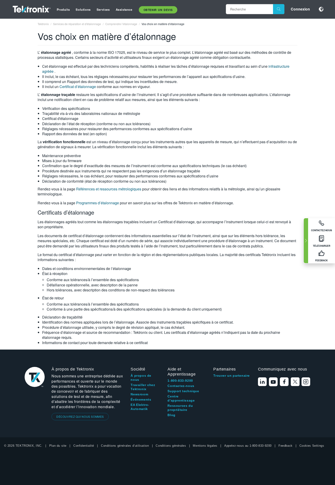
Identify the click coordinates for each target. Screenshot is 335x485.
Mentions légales (205, 445)
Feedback (285, 445)
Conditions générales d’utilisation (125, 445)
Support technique (183, 391)
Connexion (300, 9)
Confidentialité (83, 445)
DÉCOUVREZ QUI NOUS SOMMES (80, 416)
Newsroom (139, 394)
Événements (141, 399)
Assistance (124, 9)
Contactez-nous (181, 386)
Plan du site (58, 445)
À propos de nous (141, 377)
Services (103, 9)
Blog (171, 415)
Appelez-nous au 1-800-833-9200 (248, 445)
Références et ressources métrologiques (109, 189)
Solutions (83, 9)
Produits (63, 9)
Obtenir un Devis (158, 10)
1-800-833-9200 (180, 380)
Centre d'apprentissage (181, 398)
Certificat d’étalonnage (78, 86)
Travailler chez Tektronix (143, 387)
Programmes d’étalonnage (98, 202)
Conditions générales (171, 445)
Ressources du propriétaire (180, 408)
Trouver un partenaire (231, 375)
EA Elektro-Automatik (140, 407)
